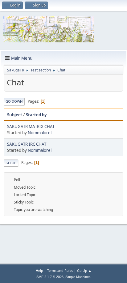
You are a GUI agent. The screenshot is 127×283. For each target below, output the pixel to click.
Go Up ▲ (84, 270)
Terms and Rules (60, 270)
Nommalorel (39, 132)
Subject (14, 115)
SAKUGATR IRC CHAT (26, 144)
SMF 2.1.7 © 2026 (49, 277)
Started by (36, 115)
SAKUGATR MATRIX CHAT (31, 126)
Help (39, 270)
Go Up (11, 163)
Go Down (14, 101)
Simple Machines (78, 277)
